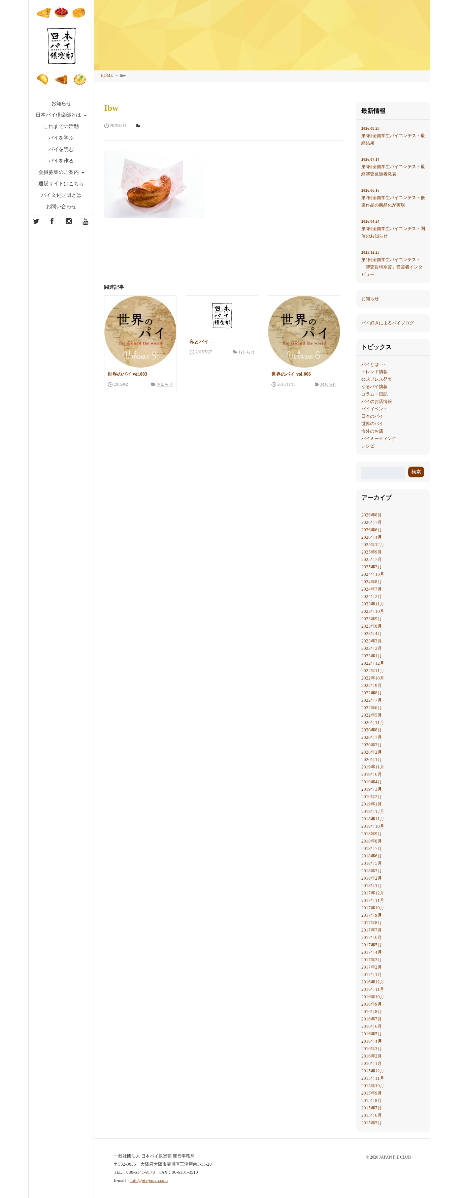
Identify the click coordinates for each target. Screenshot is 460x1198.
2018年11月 (372, 818)
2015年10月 (372, 1085)
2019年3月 (371, 789)
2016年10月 (372, 996)
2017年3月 (371, 959)
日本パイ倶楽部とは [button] (59, 115)
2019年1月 (371, 804)
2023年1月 (371, 655)
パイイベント (374, 408)
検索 (416, 471)
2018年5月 (371, 863)
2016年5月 (371, 1033)
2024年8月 (371, 581)
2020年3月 (371, 744)
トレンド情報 (374, 371)
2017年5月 (371, 944)
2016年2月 (371, 1056)
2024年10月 (372, 574)
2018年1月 (371, 885)
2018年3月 (371, 870)
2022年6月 (371, 707)
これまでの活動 (61, 126)
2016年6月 (371, 1026)
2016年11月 (372, 989)
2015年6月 (371, 1115)
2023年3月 (371, 640)
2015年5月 (371, 1122)
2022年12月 (372, 663)
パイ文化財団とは (61, 195)
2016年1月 (371, 1063)
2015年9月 (371, 1093)
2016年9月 (371, 1004)
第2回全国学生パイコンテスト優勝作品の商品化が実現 (393, 198)
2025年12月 (372, 544)
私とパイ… (201, 341)
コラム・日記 (374, 394)
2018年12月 (372, 811)
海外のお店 (372, 431)
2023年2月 (371, 648)
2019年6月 (371, 774)
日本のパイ (372, 416)
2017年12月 (372, 892)
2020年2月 (371, 752)
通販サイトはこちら (61, 183)
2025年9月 (371, 552)
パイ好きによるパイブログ (387, 322)
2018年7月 (371, 848)
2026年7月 (371, 522)
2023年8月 (371, 626)
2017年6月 (371, 937)
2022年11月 (372, 670)
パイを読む (61, 149)
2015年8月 (371, 1100)
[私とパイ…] (222, 315)
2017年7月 (371, 930)
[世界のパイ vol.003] (140, 332)
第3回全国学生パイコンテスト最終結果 (393, 136)
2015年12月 (372, 1070)
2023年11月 (372, 603)
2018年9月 (371, 833)
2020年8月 (371, 729)
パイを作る (61, 160)
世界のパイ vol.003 (127, 374)
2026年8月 (371, 514)
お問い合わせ (61, 206)
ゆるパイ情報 (374, 386)
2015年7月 (371, 1107)
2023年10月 (372, 611)
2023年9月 (371, 618)
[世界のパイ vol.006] (304, 332)
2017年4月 (371, 952)
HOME (107, 75)
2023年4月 (371, 633)
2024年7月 (371, 589)
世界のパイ (372, 423)
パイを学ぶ (61, 137)
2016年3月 (371, 1048)
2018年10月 (372, 826)
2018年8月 (371, 841)
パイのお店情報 (376, 401)
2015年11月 (372, 1078)
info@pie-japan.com (149, 1180)
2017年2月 (371, 967)
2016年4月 (371, 1041)
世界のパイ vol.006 (291, 374)
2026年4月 (371, 537)
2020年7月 (371, 737)
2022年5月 (371, 715)
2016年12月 (372, 981)
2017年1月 (371, 974)
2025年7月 (371, 559)
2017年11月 (372, 900)
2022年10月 (372, 678)
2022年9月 (371, 685)
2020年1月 (371, 759)
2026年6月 (371, 529)
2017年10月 (372, 907)
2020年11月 (372, 722)
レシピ (367, 445)
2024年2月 (371, 596)
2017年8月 (371, 922)
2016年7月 (371, 1018)
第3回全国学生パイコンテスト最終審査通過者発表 (393, 167)
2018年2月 (371, 878)
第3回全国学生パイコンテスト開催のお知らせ (393, 229)
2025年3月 (371, 566)
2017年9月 (371, 915)
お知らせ (61, 103)
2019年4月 (371, 781)
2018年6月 (371, 855)
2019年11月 (372, 766)
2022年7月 (371, 700)
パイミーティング (378, 438)
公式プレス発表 (376, 379)
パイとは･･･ (373, 364)
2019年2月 (371, 796)
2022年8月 (371, 692)
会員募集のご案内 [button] (59, 172)
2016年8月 (371, 1011)
